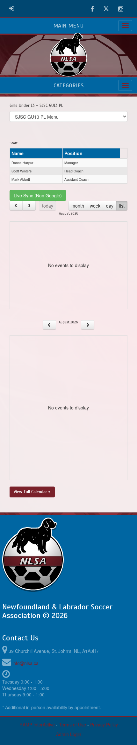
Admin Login (68, 734)
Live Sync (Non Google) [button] (38, 195)
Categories (68, 85)
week (95, 205)
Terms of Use (72, 724)
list (122, 205)
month (77, 205)
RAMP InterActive (37, 724)
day (109, 205)
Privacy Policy (104, 724)
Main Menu (68, 25)
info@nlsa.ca (25, 663)
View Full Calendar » (32, 492)
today (47, 205)
